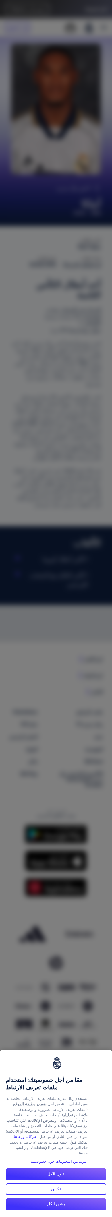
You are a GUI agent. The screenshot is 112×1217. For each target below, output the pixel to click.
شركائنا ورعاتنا (25, 1137)
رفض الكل (56, 1204)
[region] (56, 1133)
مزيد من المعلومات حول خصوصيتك (58, 1161)
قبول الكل (56, 1174)
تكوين (56, 1189)
